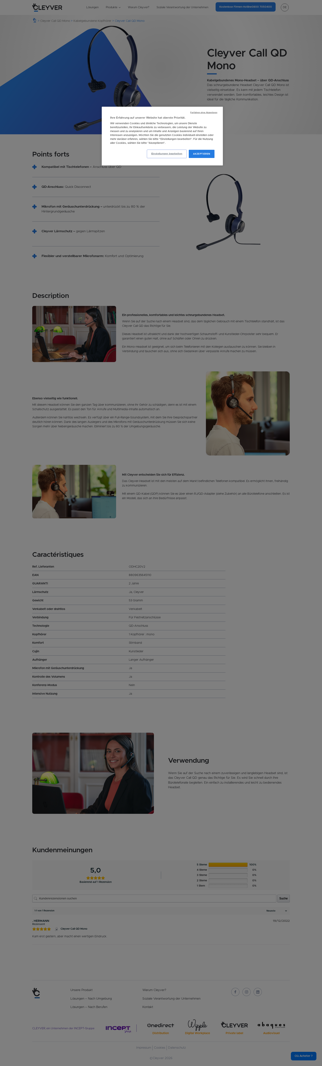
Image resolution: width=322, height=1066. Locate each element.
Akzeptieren (201, 154)
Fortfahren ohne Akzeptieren (203, 113)
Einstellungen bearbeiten (166, 154)
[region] (162, 136)
